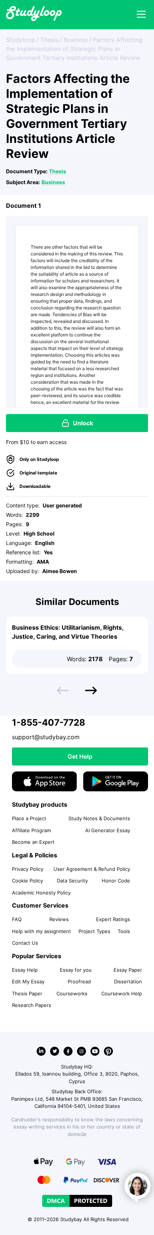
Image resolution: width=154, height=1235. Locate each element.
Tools (124, 931)
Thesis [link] (49, 40)
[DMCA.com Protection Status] (77, 1201)
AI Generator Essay (107, 830)
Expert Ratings (113, 919)
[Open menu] (141, 15)
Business (53, 182)
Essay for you (76, 970)
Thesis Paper (27, 993)
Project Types (94, 931)
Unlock (83, 423)
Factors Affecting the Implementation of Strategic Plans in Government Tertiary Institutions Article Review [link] (74, 49)
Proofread (79, 981)
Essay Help (25, 970)
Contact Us (25, 943)
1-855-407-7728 (48, 722)
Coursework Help (121, 993)
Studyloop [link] (20, 40)
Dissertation (128, 981)
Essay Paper (128, 970)
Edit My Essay (28, 981)
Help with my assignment (41, 931)
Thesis (57, 171)
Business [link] (76, 40)
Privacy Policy (27, 869)
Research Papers (31, 1005)
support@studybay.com (46, 737)
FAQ (17, 919)
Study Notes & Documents (99, 818)
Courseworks (71, 993)
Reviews (59, 919)
